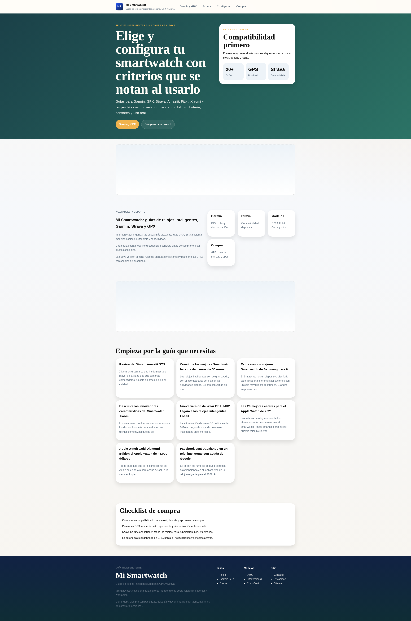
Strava (207, 6)
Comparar (242, 6)
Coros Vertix (254, 583)
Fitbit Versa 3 (254, 579)
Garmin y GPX (188, 6)
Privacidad (280, 579)
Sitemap (278, 583)
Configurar (223, 6)
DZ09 (250, 574)
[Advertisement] (205, 169)
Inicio (223, 574)
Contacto (279, 574)
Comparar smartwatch (157, 124)
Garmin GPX (227, 579)
